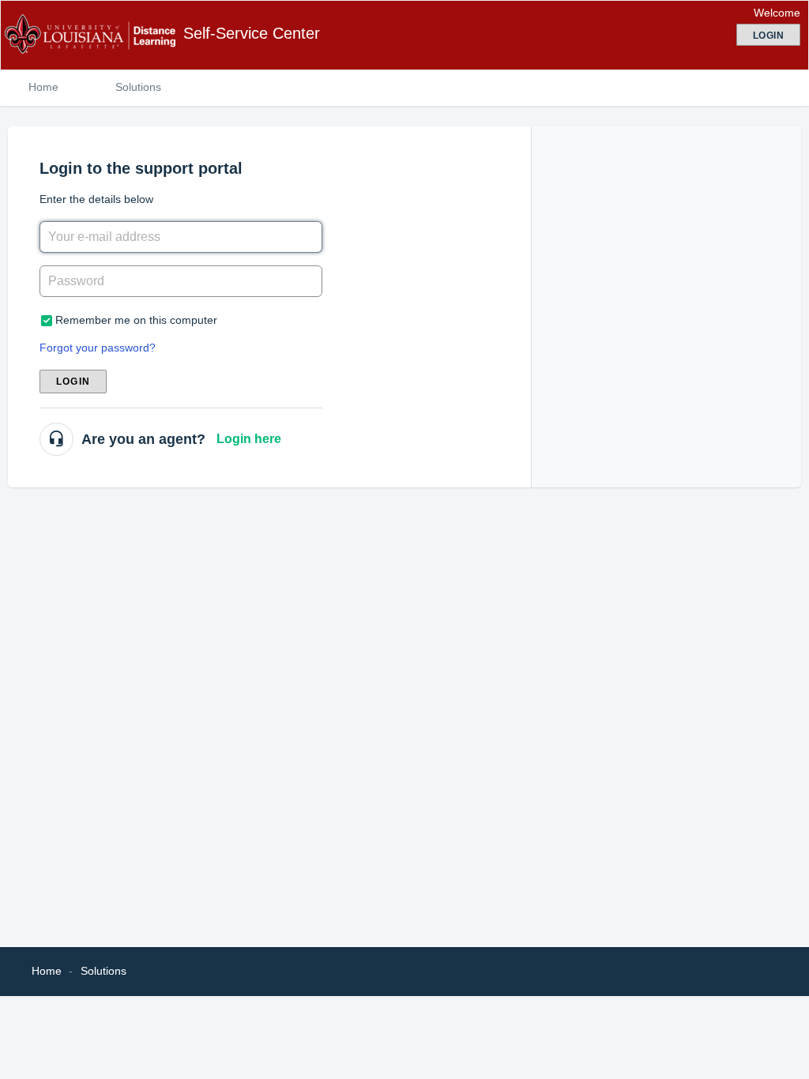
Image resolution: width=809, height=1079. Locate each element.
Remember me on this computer (136, 320)
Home (43, 87)
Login (73, 381)
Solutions (138, 87)
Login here (248, 439)
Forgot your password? (98, 347)
